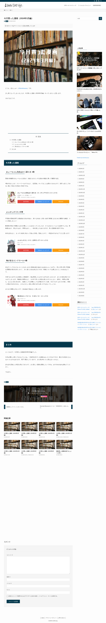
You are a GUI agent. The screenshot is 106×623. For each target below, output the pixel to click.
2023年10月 (82, 223)
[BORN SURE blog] (13, 5)
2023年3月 (81, 240)
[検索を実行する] (100, 18)
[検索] (101, 1)
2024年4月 (81, 203)
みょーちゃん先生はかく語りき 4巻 (24, 142)
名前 (8, 577)
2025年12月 (82, 175)
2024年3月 (81, 206)
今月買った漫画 (16, 140)
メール (9, 583)
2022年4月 (81, 275)
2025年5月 (81, 178)
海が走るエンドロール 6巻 (22, 146)
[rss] (99, 1)
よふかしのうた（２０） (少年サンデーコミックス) (33, 240)
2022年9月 (81, 258)
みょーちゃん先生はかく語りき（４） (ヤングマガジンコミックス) (37, 193)
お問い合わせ (61, 617)
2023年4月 (81, 237)
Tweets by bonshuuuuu (83, 157)
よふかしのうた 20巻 (20, 144)
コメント (10, 555)
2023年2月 (81, 244)
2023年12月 (82, 216)
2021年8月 (81, 295)
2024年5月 (81, 199)
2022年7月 (81, 264)
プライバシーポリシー (51, 617)
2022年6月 (81, 268)
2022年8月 (81, 261)
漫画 (7, 21)
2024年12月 (82, 189)
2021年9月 (81, 292)
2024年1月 (81, 213)
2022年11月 (82, 254)
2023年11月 (82, 220)
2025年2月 (81, 182)
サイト (8, 589)
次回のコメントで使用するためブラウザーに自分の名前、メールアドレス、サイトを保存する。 (33, 596)
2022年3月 (81, 278)
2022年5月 (81, 271)
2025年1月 (81, 185)
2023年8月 (81, 230)
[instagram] (97, 1)
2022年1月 (81, 285)
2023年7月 (81, 234)
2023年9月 (81, 227)
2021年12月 (82, 288)
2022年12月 (82, 251)
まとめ (14, 149)
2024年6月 (81, 196)
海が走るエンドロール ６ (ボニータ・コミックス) (33, 296)
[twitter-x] (94, 1)
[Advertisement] (38, 116)
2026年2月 (81, 168)
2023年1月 (81, 247)
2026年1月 (81, 172)
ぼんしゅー (95, 309)
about (42, 617)
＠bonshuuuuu (23, 88)
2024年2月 (81, 209)
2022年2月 (81, 282)
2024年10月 (82, 192)
